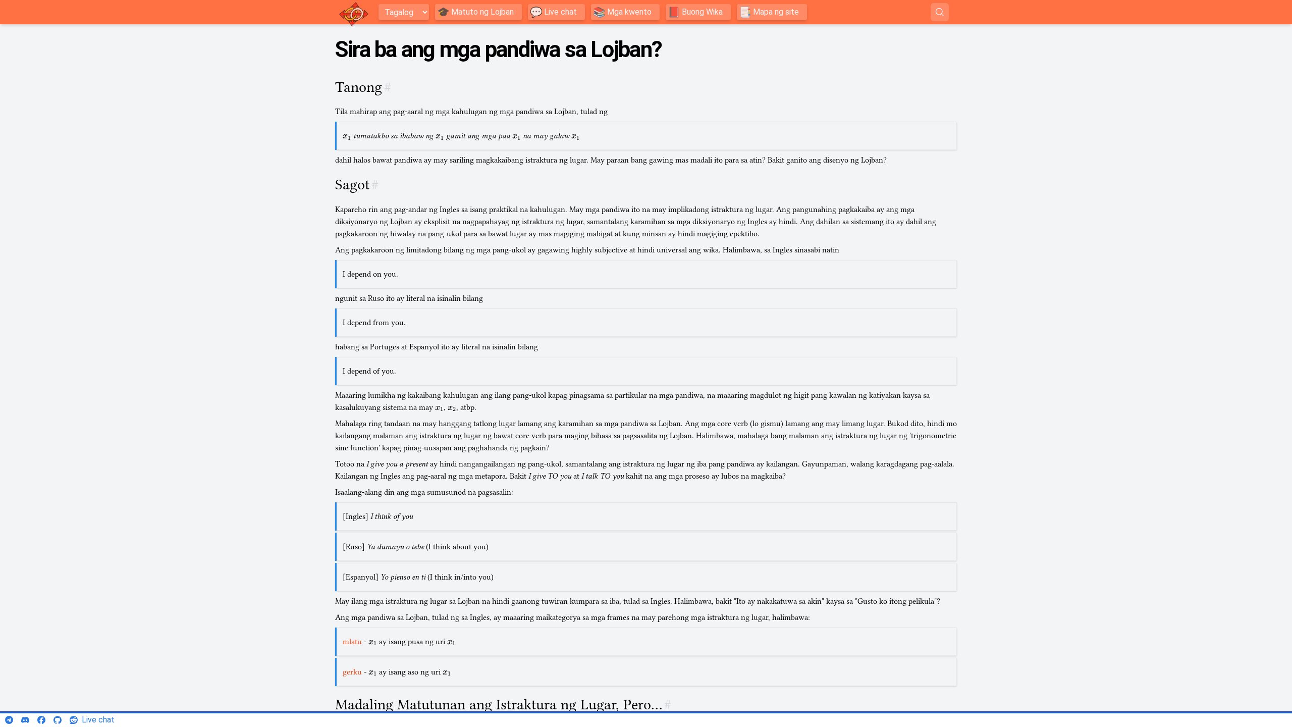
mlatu (352, 641)
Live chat (98, 719)
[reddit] (74, 720)
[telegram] (9, 720)
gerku (352, 672)
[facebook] (41, 720)
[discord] (25, 720)
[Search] (940, 12)
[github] (57, 720)
